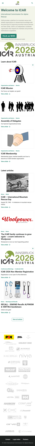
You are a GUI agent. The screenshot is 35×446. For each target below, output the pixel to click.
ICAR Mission (7, 88)
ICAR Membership (9, 153)
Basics (18, 85)
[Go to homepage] (17, 3)
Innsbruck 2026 (19, 269)
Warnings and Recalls (11, 301)
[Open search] (32, 3)
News (2, 194)
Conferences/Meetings (7, 269)
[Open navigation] (3, 3)
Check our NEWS (8, 36)
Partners (25, 439)
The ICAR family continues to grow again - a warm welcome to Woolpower (16, 236)
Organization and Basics (7, 85)
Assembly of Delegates (11, 121)
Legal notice (16, 439)
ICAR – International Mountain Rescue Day (14, 198)
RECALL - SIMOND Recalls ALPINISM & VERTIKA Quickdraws (17, 305)
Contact (7, 439)
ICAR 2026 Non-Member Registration (17, 271)
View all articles (17, 319)
